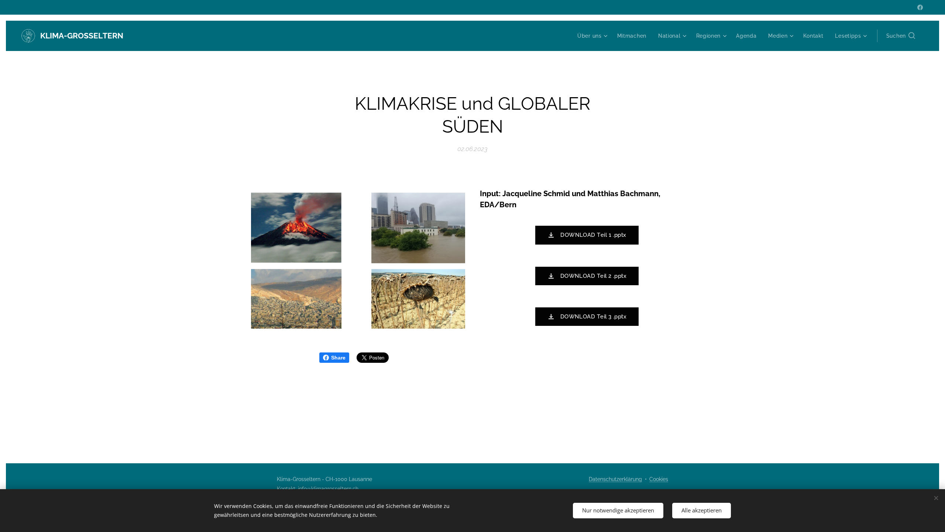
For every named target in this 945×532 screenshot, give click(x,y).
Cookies (658, 479)
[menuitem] (593, 36)
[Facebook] (920, 7)
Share (338, 358)
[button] (900, 36)
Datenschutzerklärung (615, 479)
